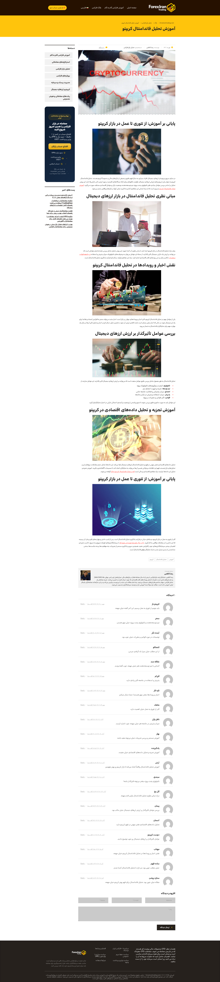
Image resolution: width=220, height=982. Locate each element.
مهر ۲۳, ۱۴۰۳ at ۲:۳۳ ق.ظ (96, 691)
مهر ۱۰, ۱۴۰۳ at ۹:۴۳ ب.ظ (96, 604)
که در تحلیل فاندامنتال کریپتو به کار (123, 472)
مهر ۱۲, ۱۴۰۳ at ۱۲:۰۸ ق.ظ (96, 633)
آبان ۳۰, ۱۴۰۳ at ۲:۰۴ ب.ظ (96, 835)
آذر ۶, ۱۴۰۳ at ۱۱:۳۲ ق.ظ (96, 878)
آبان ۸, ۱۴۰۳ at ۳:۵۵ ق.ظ (96, 777)
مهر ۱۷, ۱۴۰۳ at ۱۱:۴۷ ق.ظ (96, 662)
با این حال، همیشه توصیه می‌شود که (132, 543)
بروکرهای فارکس (63, 76)
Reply (83, 604)
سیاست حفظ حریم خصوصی (122, 955)
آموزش (171, 559)
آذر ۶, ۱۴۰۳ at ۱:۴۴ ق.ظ (95, 864)
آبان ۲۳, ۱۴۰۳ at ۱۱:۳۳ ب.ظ (97, 792)
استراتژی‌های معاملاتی (61, 62)
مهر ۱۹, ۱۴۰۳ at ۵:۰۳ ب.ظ (96, 676)
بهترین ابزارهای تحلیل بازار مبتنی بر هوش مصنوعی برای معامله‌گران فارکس (59, 225)
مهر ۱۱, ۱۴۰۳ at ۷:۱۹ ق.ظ (96, 618)
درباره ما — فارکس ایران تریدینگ (121, 949)
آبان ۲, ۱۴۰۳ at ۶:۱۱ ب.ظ (95, 719)
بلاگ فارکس (96, 8)
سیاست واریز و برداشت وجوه (121, 961)
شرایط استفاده (101, 960)
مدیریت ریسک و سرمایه (60, 82)
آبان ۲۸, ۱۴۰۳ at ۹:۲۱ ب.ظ (96, 820)
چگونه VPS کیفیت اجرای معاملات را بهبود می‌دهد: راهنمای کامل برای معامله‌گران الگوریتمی (60, 219)
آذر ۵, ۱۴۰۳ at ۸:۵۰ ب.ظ (95, 849)
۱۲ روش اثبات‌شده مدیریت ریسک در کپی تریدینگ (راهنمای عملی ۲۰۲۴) (59, 196)
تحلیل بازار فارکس (63, 69)
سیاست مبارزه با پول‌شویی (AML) (100, 955)
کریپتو (151, 559)
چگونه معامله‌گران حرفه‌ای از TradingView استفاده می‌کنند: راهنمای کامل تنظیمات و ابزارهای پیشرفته (61, 204)
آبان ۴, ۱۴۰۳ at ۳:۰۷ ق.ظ (96, 734)
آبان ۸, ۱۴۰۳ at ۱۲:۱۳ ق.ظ (96, 763)
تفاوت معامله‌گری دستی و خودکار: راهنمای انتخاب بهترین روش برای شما (60, 212)
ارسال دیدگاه (164, 927)
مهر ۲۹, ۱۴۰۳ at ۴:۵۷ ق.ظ (96, 705)
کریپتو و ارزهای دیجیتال (60, 89)
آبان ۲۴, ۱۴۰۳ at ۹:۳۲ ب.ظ (96, 806)
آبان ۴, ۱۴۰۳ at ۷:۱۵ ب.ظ (96, 748)
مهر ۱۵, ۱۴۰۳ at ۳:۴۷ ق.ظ (96, 647)
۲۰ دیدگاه (102, 47)
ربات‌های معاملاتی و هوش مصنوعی (59, 97)
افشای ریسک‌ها (100, 948)
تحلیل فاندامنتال (161, 559)
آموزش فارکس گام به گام (114, 8)
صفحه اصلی (131, 8)
